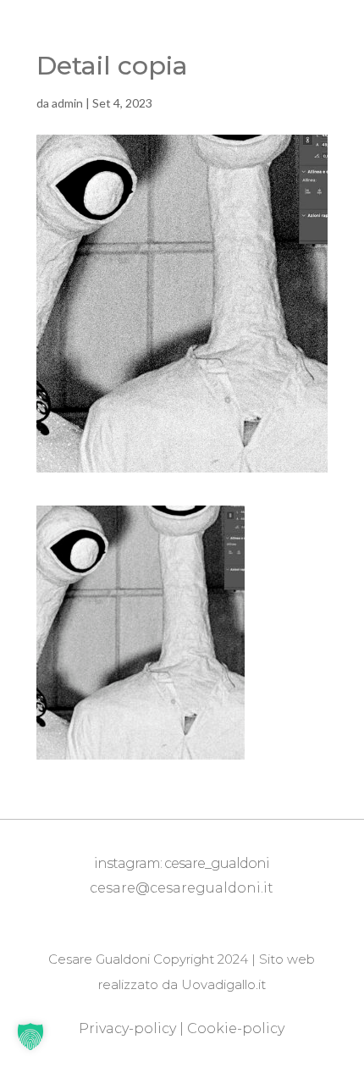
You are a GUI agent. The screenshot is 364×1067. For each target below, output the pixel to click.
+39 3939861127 (186, 913)
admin (67, 103)
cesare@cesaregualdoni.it (181, 888)
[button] (30, 1036)
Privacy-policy (127, 1028)
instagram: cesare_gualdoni (181, 863)
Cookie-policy (235, 1028)
